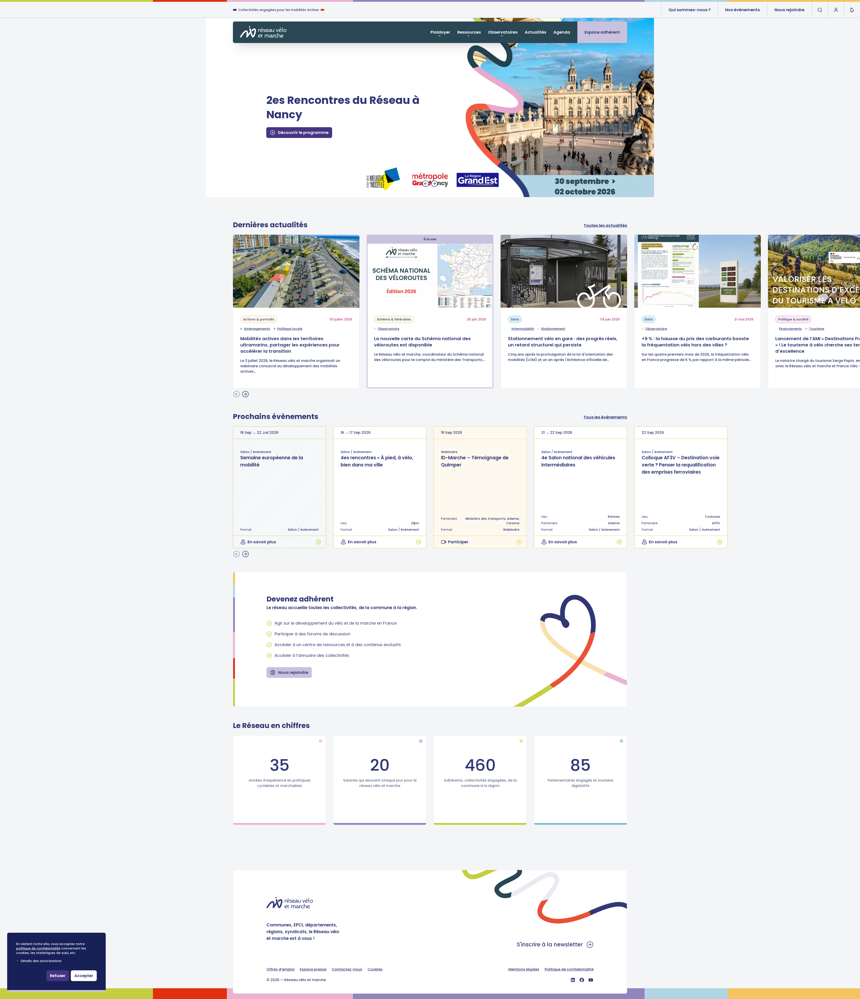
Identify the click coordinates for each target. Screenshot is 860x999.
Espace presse (313, 969)
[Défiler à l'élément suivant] (434, 183)
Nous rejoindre (789, 10)
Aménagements (257, 329)
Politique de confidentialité (569, 969)
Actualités (535, 32)
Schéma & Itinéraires (394, 319)
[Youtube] (590, 980)
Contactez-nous (347, 969)
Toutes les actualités (605, 225)
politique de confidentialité (38, 948)
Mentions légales (523, 969)
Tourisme (816, 329)
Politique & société (793, 319)
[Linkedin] (573, 980)
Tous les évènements (605, 417)
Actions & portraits (258, 319)
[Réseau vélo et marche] (263, 32)
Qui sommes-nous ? (690, 10)
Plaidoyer (440, 32)
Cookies (375, 969)
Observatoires (503, 32)
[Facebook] (582, 980)
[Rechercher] (820, 10)
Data (515, 319)
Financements (790, 329)
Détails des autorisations (41, 961)
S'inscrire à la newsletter (550, 944)
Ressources (469, 32)
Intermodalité (523, 329)
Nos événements (742, 10)
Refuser (57, 975)
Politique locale (289, 329)
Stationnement (553, 329)
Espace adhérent (602, 32)
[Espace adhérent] (836, 10)
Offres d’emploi (281, 969)
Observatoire (388, 329)
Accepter (83, 975)
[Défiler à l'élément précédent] (425, 183)
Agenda (561, 32)
